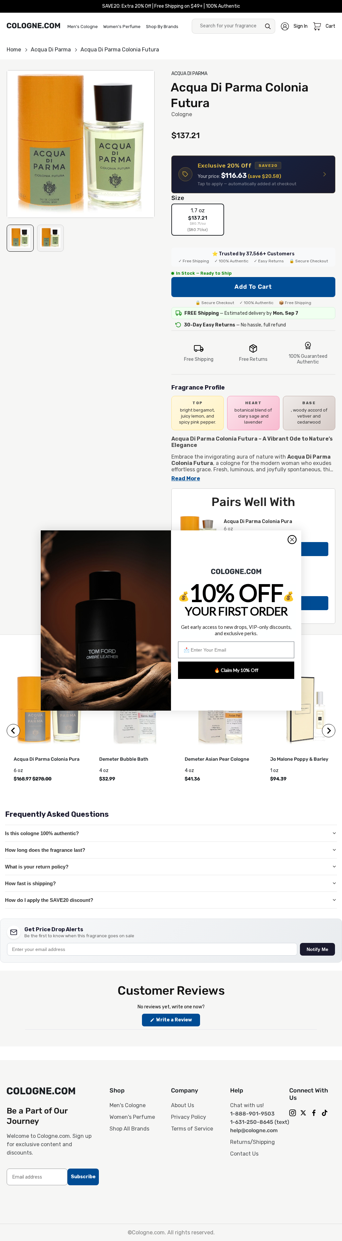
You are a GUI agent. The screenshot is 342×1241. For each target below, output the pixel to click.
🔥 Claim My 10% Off (236, 670)
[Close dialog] (292, 539)
